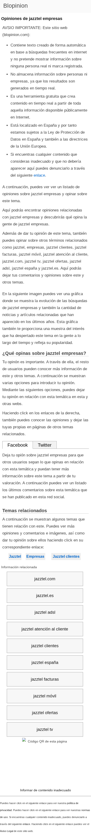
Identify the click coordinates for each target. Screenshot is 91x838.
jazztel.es (45, 595)
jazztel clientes (45, 645)
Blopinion (15, 5)
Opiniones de (31, 18)
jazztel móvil (44, 696)
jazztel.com (44, 579)
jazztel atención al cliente (44, 629)
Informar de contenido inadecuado (45, 790)
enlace (39, 175)
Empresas (35, 556)
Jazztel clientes (66, 556)
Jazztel (15, 556)
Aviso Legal (6, 831)
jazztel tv (45, 729)
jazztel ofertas (45, 712)
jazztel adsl (45, 612)
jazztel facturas (45, 679)
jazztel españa (45, 662)
